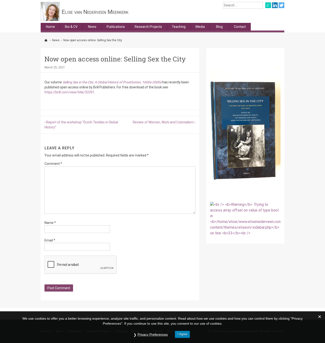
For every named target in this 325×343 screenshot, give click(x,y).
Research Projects (148, 27)
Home (50, 27)
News (92, 27)
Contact (240, 27)
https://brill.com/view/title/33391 (69, 92)
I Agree (182, 334)
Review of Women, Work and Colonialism (163, 122)
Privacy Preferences (153, 334)
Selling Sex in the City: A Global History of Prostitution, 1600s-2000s (112, 82)
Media (200, 27)
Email (49, 240)
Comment (53, 164)
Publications (116, 27)
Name (50, 223)
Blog (219, 27)
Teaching (179, 27)
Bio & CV (71, 27)
